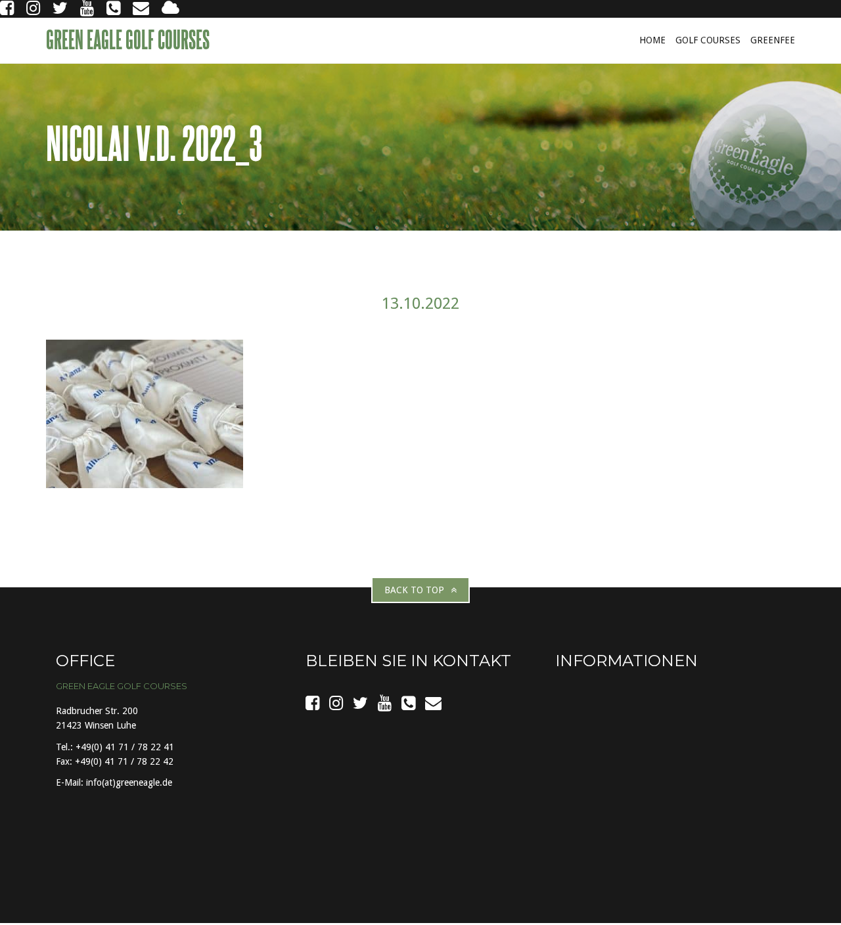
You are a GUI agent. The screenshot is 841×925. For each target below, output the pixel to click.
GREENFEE (772, 40)
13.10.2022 (420, 303)
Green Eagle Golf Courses (129, 39)
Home (652, 40)
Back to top (414, 590)
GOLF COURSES (707, 40)
